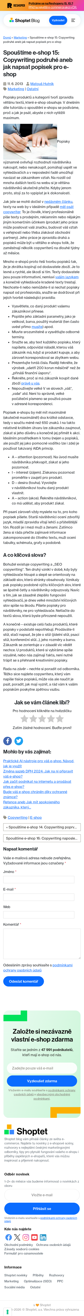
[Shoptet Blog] (24, 20)
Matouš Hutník (42, 84)
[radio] (24, 719)
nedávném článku (58, 201)
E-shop (36, 817)
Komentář (12, 924)
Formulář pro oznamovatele (23, 1253)
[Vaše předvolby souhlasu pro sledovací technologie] (7, 1312)
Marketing (20, 37)
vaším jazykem (67, 277)
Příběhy (38, 1275)
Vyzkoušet (58, 20)
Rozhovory (56, 1275)
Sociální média (14, 1287)
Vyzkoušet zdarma (42, 1081)
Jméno (10, 872)
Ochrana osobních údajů (53, 1245)
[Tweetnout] (18, 741)
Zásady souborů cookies (21, 1249)
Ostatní (33, 89)
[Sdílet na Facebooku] (7, 741)
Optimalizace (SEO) (38, 1281)
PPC (60, 1281)
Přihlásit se (42, 1209)
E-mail (9, 889)
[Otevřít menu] (73, 20)
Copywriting (18, 817)
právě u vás (30, 383)
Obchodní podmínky (18, 1245)
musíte (37, 327)
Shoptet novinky (15, 1275)
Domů (7, 37)
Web (6, 907)
